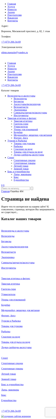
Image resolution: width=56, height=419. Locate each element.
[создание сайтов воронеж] (16, 416)
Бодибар (18, 132)
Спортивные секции (24, 160)
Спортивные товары (24, 163)
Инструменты (21, 115)
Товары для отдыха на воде (28, 152)
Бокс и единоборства (18, 171)
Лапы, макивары (22, 174)
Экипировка (20, 109)
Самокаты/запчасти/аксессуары (30, 112)
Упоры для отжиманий (26, 129)
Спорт (10, 157)
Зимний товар (21, 168)
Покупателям (14, 15)
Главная (11, 3)
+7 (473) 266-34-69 (11, 42)
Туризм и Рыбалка (17, 140)
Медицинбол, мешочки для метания (33, 135)
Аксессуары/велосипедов (27, 104)
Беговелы (19, 101)
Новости (12, 9)
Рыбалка (18, 146)
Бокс (16, 177)
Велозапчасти (21, 107)
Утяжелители (21, 126)
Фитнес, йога (21, 138)
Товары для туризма (24, 143)
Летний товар (21, 166)
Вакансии (12, 18)
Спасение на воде (23, 149)
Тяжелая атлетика (23, 121)
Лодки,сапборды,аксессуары (29, 154)
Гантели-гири (21, 124)
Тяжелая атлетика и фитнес (21, 118)
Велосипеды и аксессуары (21, 95)
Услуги (11, 6)
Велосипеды (20, 98)
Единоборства (21, 180)
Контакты (12, 20)
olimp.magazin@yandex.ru (14, 52)
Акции (11, 12)
